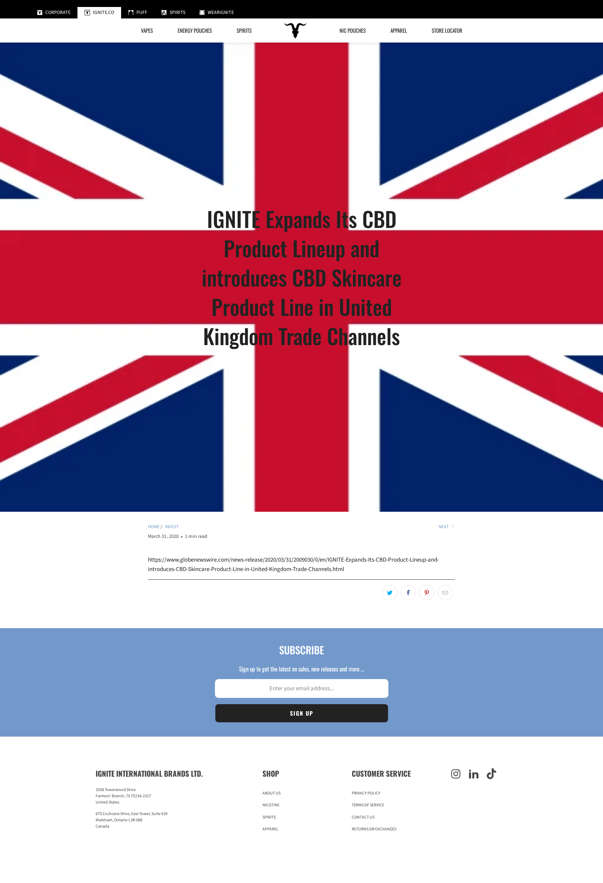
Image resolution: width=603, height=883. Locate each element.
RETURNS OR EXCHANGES (374, 829)
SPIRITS (269, 817)
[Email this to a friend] (445, 592)
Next (444, 527)
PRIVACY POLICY (366, 793)
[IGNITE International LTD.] (295, 30)
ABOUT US (271, 793)
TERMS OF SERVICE (368, 805)
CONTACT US (363, 817)
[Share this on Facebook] (408, 592)
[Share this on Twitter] (389, 592)
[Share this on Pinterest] (426, 592)
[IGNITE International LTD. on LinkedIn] (473, 774)
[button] (195, 30)
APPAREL (270, 829)
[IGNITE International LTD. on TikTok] (491, 774)
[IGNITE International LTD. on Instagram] (455, 774)
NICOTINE (271, 805)
